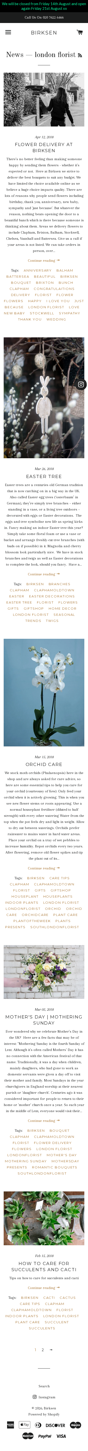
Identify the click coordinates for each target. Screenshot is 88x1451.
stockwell (42, 313)
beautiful (45, 276)
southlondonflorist (54, 927)
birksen (69, 276)
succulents (42, 1328)
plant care (65, 915)
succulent (57, 1322)
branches (60, 584)
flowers (14, 301)
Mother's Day (62, 1155)
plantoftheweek (32, 921)
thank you (30, 319)
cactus (68, 1298)
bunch (66, 283)
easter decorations (52, 596)
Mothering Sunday (26, 1161)
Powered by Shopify (44, 1414)
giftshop (34, 608)
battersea (17, 276)
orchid (53, 909)
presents (15, 927)
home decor (63, 608)
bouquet (21, 283)
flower (65, 295)
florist (43, 295)
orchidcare (35, 915)
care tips (59, 878)
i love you (58, 301)
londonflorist (23, 909)
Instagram (46, 1397)
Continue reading (42, 260)
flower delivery (53, 1143)
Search (44, 1386)
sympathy (70, 313)
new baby (14, 313)
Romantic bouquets (54, 1167)
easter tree (19, 602)
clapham (19, 289)
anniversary (38, 270)
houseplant (25, 896)
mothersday (66, 1161)
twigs (52, 621)
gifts (13, 608)
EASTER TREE (44, 476)
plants (63, 921)
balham (64, 270)
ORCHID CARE (44, 764)
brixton (45, 283)
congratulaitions (54, 289)
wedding (56, 319)
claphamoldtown (54, 590)
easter (16, 596)
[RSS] (80, 56)
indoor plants (21, 902)
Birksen (44, 33)
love (74, 307)
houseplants (58, 896)
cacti (49, 1298)
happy (35, 301)
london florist (46, 307)
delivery (21, 295)
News (14, 55)
